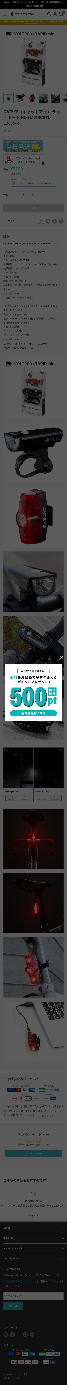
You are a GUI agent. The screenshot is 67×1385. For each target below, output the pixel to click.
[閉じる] (61, 657)
